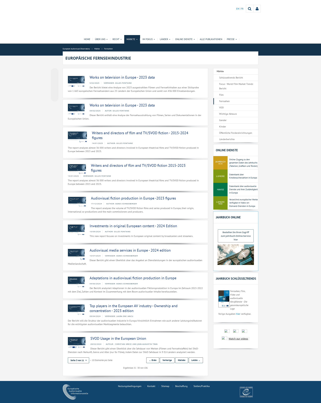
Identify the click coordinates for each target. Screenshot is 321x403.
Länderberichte (227, 139)
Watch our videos (238, 338)
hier (238, 313)
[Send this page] (54, 97)
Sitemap (165, 386)
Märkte (220, 71)
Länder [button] (164, 39)
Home (87, 39)
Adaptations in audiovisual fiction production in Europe (133, 278)
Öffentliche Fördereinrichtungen (235, 132)
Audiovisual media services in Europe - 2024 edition (130, 250)
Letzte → (195, 360)
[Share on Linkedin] (54, 91)
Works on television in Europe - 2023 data (122, 77)
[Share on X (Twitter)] (54, 78)
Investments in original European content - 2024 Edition (133, 226)
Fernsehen (224, 101)
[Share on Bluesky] (54, 72)
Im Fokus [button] (147, 39)
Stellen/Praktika (201, 386)
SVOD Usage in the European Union (118, 338)
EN (238, 8)
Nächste (181, 360)
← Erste (152, 360)
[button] (78, 360)
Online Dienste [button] (184, 39)
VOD (221, 107)
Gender (223, 120)
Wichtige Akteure (228, 113)
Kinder (222, 126)
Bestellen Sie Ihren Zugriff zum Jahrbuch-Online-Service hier (236, 236)
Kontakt (151, 386)
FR (242, 8)
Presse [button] (231, 39)
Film (221, 94)
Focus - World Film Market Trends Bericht (236, 86)
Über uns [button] (100, 39)
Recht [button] (116, 39)
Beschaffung (181, 386)
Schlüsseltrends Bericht (231, 77)
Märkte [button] (131, 39)
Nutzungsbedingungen (129, 386)
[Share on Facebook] (54, 84)
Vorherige (167, 360)
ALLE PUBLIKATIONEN (211, 39)
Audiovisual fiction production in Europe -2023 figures (133, 198)
